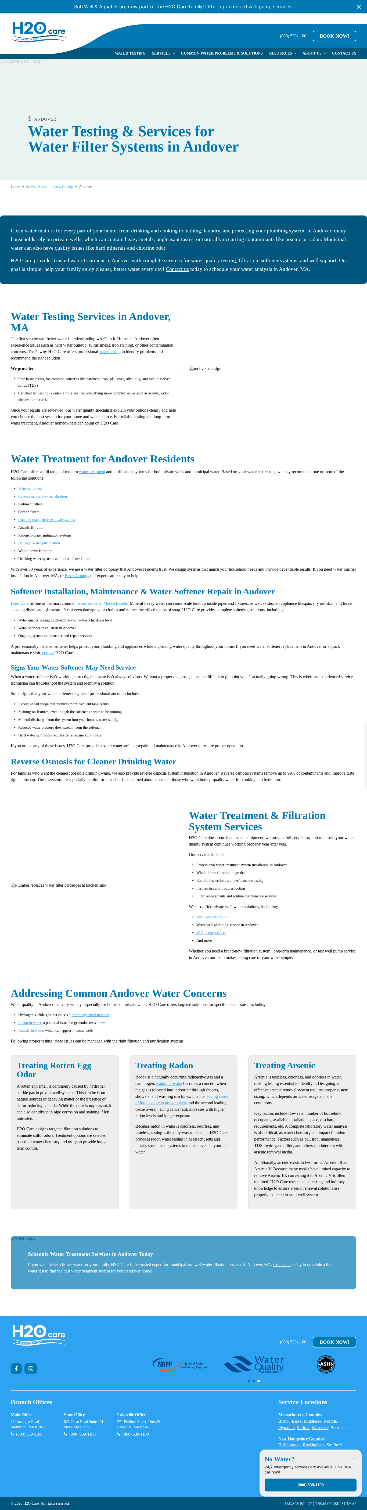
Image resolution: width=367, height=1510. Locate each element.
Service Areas (36, 187)
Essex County (62, 187)
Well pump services (211, 933)
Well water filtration (211, 917)
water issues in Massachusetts (103, 603)
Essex (297, 1421)
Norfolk (330, 1421)
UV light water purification (39, 543)
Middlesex (313, 1421)
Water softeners (30, 489)
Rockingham (314, 1445)
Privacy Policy (298, 1503)
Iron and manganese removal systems (46, 520)
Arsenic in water (30, 1031)
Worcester (320, 1427)
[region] (254, 1368)
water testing (110, 351)
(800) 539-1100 (293, 36)
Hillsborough (289, 1445)
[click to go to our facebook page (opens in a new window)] (16, 1368)
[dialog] (311, 1473)
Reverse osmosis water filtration (42, 496)
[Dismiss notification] (359, 7)
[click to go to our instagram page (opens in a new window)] (30, 1368)
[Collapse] (353, 1457)
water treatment (92, 471)
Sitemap (349, 1503)
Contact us (177, 269)
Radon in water (29, 1023)
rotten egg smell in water (90, 1015)
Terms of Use (327, 1503)
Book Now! (334, 36)
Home (15, 187)
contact (48, 652)
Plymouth (286, 1427)
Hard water (20, 603)
